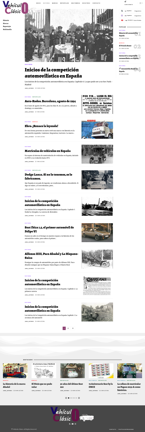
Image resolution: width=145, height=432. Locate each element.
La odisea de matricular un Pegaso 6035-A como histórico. (129, 387)
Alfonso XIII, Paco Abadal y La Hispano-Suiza (51, 256)
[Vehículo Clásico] (72, 414)
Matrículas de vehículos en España (48, 151)
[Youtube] (131, 20)
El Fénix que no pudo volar (42, 385)
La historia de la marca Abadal (14, 385)
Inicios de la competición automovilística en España (53, 72)
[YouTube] (72, 424)
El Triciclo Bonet (125, 46)
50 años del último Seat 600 (71, 385)
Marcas (35, 121)
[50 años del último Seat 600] (72, 370)
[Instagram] (131, 16)
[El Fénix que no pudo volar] (44, 370)
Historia (28, 64)
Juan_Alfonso (29, 88)
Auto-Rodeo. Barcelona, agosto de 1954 (50, 101)
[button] (135, 3)
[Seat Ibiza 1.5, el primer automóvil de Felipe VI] (97, 232)
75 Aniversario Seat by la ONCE (101, 385)
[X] (131, 11)
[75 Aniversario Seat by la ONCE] (101, 370)
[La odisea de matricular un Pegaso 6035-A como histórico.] (129, 370)
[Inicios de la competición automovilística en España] (69, 35)
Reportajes (36, 97)
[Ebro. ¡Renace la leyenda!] (97, 129)
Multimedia (93, 380)
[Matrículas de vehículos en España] (97, 154)
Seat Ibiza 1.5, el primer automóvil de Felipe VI (49, 229)
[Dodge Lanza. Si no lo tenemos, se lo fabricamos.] (97, 179)
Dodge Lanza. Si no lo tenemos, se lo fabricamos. (48, 176)
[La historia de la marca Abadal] (15, 370)
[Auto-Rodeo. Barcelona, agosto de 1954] (97, 104)
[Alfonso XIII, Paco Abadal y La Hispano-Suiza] (97, 259)
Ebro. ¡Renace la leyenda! (41, 126)
